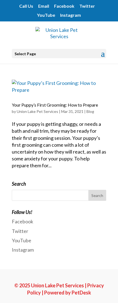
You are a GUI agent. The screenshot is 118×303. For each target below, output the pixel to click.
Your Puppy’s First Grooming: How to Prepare (55, 104)
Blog (90, 111)
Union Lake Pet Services (37, 111)
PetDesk (81, 293)
